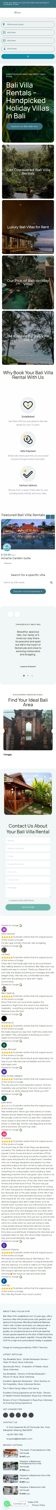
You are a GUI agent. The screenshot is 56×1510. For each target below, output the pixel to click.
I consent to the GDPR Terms (21, 900)
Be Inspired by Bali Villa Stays (28, 338)
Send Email (28, 907)
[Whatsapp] (7, 1504)
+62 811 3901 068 (15, 1434)
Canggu (7, 754)
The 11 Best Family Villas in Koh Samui (21, 1388)
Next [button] (17, 614)
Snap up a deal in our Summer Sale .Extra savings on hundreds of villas (26, 3)
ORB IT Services (39, 1347)
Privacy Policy (38, 1505)
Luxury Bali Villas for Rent (28, 227)
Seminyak (24, 1453)
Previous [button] (10, 614)
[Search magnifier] (51, 582)
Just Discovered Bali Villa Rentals (28, 172)
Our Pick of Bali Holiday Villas (28, 282)
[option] (28, 645)
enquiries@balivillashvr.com (19, 1439)
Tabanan (7, 563)
